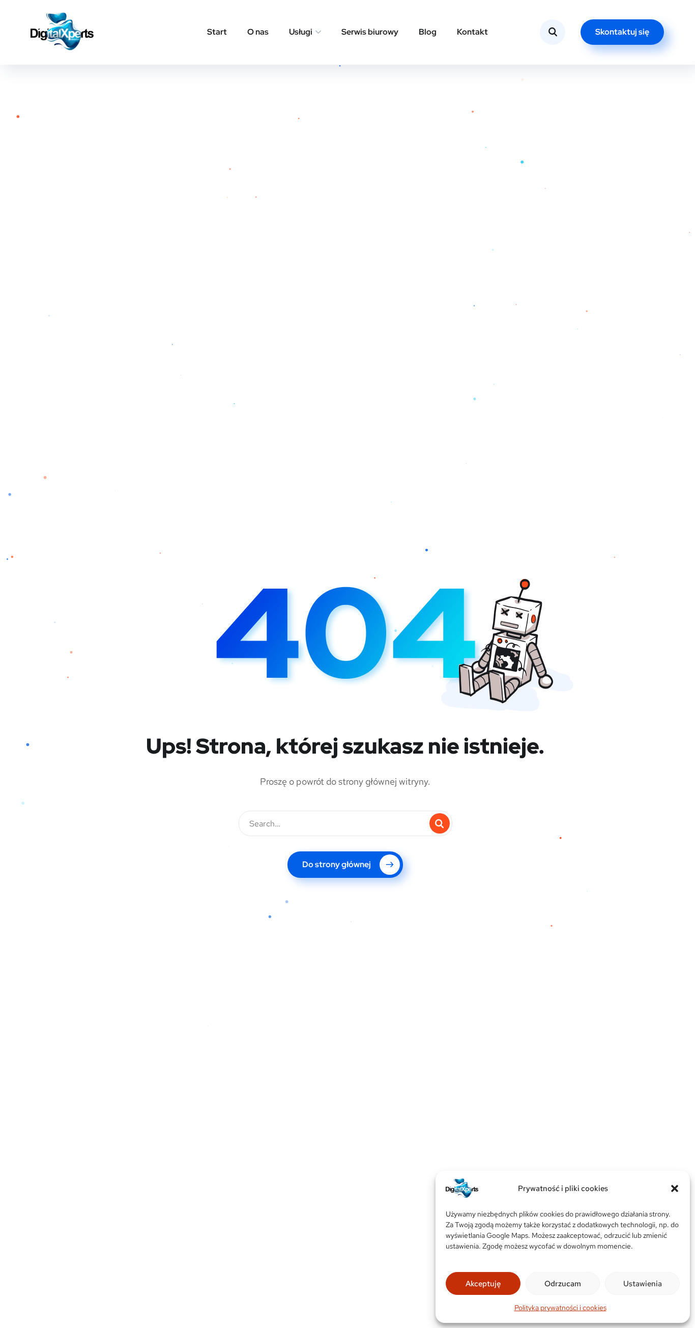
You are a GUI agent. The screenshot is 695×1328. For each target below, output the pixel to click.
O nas (258, 31)
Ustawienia (642, 1284)
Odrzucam (562, 1284)
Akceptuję (483, 1284)
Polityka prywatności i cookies (560, 1307)
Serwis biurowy (369, 31)
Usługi (300, 31)
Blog (428, 31)
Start (217, 31)
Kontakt (472, 31)
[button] (675, 1188)
